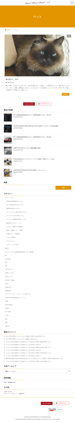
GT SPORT (8, 259)
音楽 (6, 319)
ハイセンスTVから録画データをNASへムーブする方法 (20, 341)
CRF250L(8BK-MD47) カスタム (14, 201)
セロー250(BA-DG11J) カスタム (14, 205)
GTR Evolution (9, 304)
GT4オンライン (9, 276)
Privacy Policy (43, 419)
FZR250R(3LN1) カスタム (13, 208)
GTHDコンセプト (9, 273)
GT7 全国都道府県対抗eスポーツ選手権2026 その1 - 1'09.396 (32, 137)
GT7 (6, 255)
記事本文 (65, 94)
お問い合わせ (8, 391)
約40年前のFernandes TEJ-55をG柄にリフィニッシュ (30, 170)
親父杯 (6, 248)
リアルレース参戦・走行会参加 (14, 226)
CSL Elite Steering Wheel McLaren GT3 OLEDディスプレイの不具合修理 (35, 126)
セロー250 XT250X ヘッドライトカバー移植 (17, 336)
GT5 (6, 266)
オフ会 (6, 315)
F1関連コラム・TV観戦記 (13, 234)
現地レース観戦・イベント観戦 (14, 230)
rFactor (7, 308)
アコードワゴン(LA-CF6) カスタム (15, 216)
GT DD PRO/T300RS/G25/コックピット (15, 297)
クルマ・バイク (9, 197)
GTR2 (6, 301)
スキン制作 (8, 311)
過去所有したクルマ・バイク (13, 223)
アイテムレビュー (11, 241)
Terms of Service (53, 419)
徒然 (6, 322)
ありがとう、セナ (12, 79)
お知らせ (7, 326)
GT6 (6, 262)
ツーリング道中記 (11, 237)
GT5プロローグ (9, 269)
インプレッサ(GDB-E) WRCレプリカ (16, 219)
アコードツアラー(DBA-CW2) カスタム (16, 212)
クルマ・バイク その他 (12, 244)
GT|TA (6, 284)
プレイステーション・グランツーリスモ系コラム (18, 294)
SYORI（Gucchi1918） (37, 336)
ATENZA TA (8, 290)
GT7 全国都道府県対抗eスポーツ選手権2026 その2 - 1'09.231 (32, 115)
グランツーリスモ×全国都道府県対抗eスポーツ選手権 (19, 252)
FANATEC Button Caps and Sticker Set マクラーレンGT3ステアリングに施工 (26, 358)
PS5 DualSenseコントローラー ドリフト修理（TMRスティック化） (34, 159)
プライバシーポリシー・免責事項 (14, 393)
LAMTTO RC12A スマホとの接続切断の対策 (26, 148)
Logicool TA (8, 287)
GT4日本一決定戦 (9, 280)
